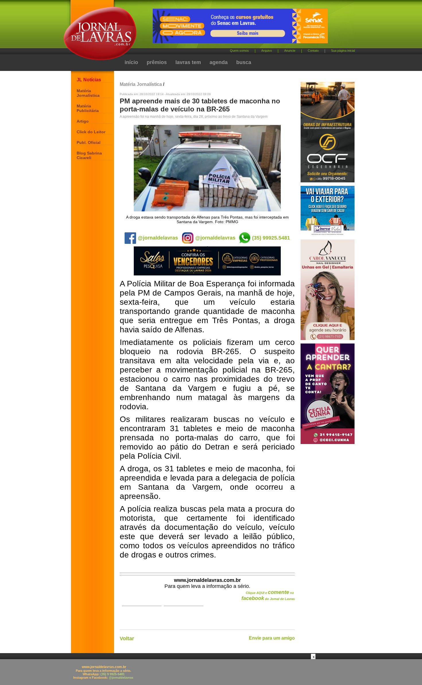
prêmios (157, 62)
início (131, 62)
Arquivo (266, 50)
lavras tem (188, 62)
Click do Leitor (91, 132)
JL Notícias (89, 79)
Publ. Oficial (88, 142)
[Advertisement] (211, 672)
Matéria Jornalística (88, 93)
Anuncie (289, 50)
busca (243, 62)
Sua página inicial (343, 50)
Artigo (83, 121)
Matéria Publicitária (88, 108)
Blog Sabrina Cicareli (89, 155)
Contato (313, 50)
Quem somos (239, 50)
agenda (219, 62)
